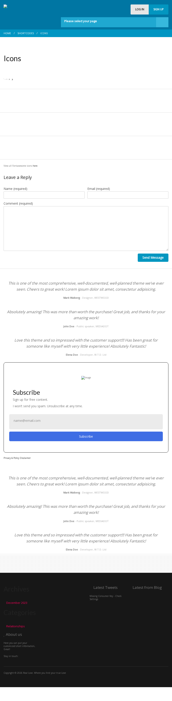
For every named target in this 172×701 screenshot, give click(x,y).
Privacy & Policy (11, 458)
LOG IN (139, 9)
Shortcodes (25, 33)
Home (7, 33)
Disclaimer (25, 458)
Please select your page (80, 21)
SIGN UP (158, 9)
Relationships (15, 626)
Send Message (153, 257)
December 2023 (16, 603)
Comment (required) (18, 203)
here (35, 165)
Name (15, 189)
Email (98, 189)
